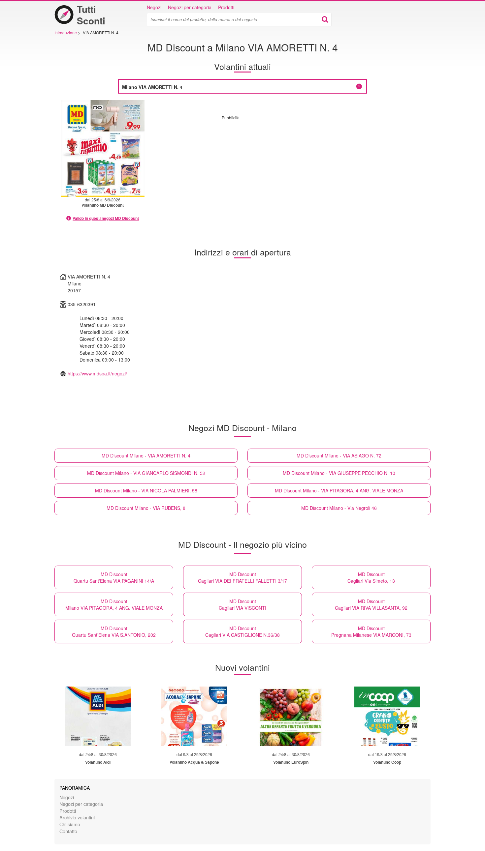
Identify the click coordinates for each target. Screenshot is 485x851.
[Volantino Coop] (387, 716)
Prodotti (226, 7)
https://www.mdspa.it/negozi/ (97, 373)
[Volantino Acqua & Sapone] (194, 716)
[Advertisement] (277, 166)
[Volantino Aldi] (98, 716)
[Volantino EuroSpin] (291, 716)
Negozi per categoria (189, 7)
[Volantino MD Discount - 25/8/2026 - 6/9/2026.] (103, 148)
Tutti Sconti (91, 14)
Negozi (154, 7)
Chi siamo (69, 824)
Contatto (68, 831)
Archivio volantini (77, 817)
